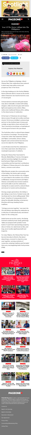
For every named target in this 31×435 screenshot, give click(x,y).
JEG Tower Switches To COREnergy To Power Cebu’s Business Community (8, 314)
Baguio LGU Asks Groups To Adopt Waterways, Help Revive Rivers (22, 385)
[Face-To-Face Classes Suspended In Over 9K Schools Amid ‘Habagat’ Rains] (8, 358)
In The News (22, 311)
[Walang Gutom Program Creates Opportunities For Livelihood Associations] (23, 341)
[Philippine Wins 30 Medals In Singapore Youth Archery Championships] (8, 289)
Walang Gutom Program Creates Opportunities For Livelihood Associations (22, 349)
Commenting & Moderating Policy (9, 423)
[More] (20, 57)
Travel (3, 252)
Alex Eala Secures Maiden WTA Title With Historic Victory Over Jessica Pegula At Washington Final (22, 279)
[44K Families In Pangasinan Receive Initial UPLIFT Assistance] (8, 341)
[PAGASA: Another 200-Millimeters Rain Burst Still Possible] (8, 376)
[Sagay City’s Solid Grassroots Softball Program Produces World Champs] (8, 271)
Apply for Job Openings (6, 409)
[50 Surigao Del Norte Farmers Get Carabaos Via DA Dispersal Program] (8, 324)
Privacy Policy (4, 420)
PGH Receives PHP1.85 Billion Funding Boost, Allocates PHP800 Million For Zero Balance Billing (22, 314)
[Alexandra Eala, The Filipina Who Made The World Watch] (23, 289)
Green (22, 381)
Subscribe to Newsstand (7, 415)
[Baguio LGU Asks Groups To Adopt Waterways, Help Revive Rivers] (23, 376)
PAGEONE (5, 54)
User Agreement (5, 417)
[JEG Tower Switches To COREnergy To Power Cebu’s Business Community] (8, 306)
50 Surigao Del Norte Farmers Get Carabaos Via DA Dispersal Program (8, 332)
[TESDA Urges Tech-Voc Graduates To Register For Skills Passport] (23, 324)
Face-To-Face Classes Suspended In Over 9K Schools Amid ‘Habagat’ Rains (8, 367)
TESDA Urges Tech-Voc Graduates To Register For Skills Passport (22, 332)
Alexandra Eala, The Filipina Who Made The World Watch (22, 296)
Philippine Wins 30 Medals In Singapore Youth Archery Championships (8, 296)
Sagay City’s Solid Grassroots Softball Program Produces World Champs (8, 278)
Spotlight (8, 311)
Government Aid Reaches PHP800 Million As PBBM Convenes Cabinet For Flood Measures (22, 367)
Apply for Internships (6, 412)
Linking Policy (4, 426)
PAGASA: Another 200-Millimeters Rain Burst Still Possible (8, 385)
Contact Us (4, 406)
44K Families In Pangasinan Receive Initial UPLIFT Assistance (8, 349)
